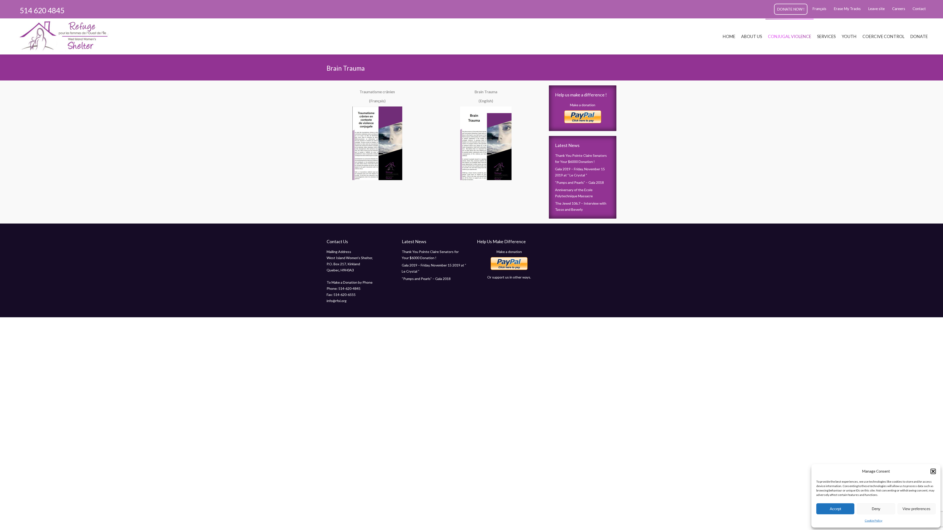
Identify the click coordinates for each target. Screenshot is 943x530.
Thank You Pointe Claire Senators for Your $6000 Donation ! (581, 158)
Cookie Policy (873, 520)
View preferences (916, 509)
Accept (835, 509)
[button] (933, 471)
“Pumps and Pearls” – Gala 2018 (579, 182)
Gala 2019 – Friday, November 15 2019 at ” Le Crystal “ (580, 172)
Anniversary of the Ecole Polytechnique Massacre (574, 193)
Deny (876, 509)
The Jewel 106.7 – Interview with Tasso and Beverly (580, 206)
